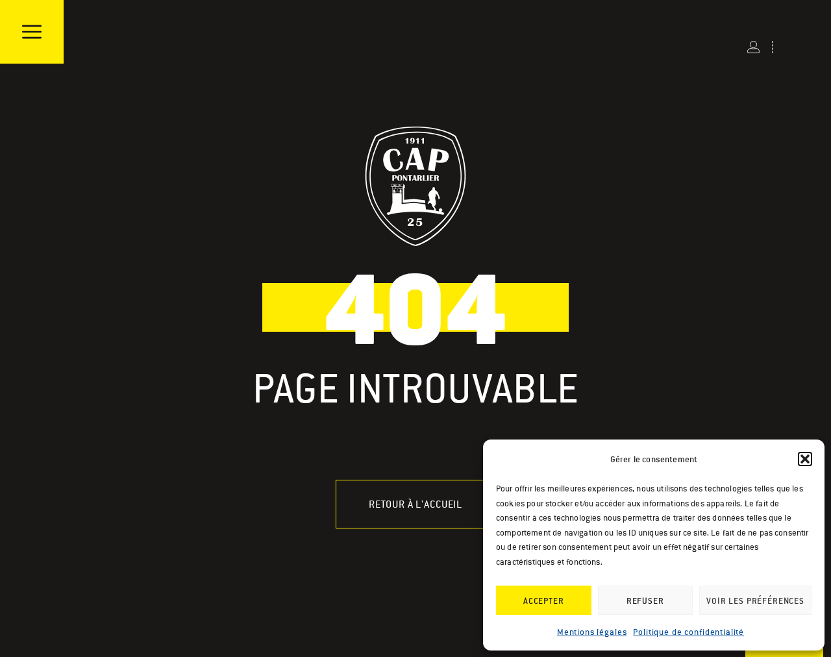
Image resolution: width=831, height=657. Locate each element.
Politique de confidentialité (688, 632)
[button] (805, 458)
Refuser (645, 600)
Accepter (543, 600)
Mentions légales (592, 632)
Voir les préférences (755, 600)
